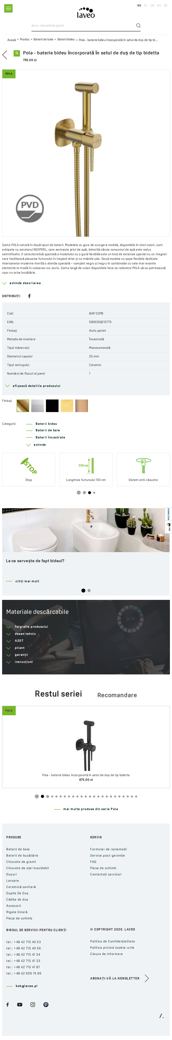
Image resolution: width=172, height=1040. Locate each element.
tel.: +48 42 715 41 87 (23, 967)
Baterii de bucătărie (22, 855)
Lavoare (12, 881)
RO (139, 5)
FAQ (93, 862)
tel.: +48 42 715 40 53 (23, 942)
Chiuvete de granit (21, 862)
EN (152, 5)
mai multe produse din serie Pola (90, 809)
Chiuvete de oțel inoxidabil (27, 868)
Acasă (11, 40)
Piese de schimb (19, 918)
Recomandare (117, 695)
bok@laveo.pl (27, 986)
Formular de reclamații (108, 849)
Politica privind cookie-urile (112, 948)
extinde (40, 445)
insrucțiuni (24, 662)
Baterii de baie (43, 39)
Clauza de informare (106, 954)
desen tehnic (25, 634)
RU (159, 5)
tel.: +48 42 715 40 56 (23, 948)
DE (166, 5)
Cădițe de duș (17, 899)
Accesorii (13, 906)
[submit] (138, 25)
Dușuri (11, 874)
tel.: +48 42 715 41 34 (23, 954)
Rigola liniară (16, 912)
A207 (19, 641)
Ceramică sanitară (21, 887)
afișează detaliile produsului (37, 386)
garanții (21, 655)
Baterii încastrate (50, 437)
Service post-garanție (107, 855)
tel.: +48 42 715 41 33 (23, 961)
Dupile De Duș (17, 893)
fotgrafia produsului (31, 627)
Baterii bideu (66, 39)
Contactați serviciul (105, 874)
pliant (20, 648)
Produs (25, 39)
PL (145, 5)
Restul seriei (58, 694)
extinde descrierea (25, 283)
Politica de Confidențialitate (112, 941)
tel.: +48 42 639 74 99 (23, 973)
